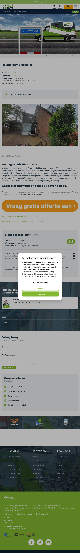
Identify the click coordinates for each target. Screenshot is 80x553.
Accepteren (40, 294)
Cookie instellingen (40, 282)
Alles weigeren (40, 288)
